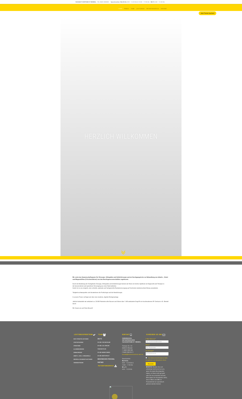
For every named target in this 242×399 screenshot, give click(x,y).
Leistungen (140, 8)
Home (120, 8)
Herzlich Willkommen (120, 136)
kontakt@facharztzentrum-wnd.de (132, 354)
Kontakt (164, 8)
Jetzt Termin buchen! (207, 13)
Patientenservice (152, 8)
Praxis (126, 8)
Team (132, 8)
